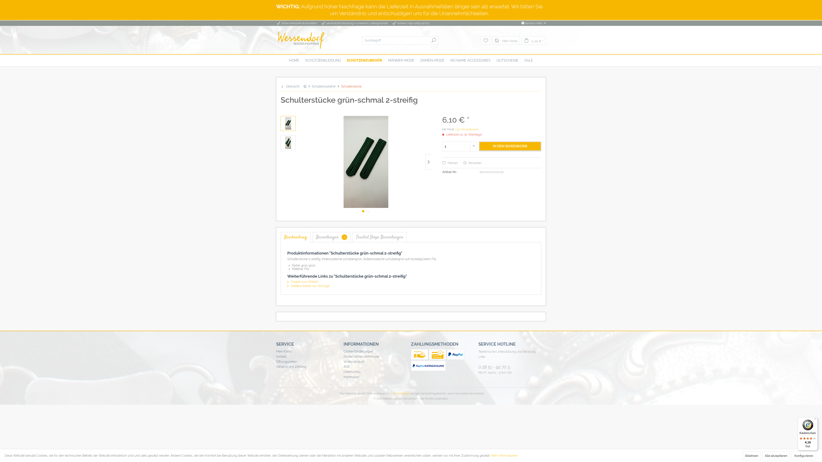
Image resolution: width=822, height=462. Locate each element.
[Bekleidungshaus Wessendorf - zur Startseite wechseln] (301, 40)
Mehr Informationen (504, 455)
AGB (347, 366)
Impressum (351, 377)
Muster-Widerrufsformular (361, 356)
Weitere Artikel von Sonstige (310, 286)
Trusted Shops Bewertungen (379, 237)
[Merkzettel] (485, 40)
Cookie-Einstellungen (358, 351)
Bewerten (475, 163)
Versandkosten (401, 393)
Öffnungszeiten (286, 361)
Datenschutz (352, 371)
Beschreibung (295, 237)
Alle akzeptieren (776, 456)
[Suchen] (433, 40)
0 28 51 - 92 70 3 (494, 367)
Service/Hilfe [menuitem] (533, 23)
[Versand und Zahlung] (420, 358)
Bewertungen (330, 237)
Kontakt (281, 356)
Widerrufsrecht (354, 361)
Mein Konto (284, 351)
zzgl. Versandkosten (466, 129)
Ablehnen (751, 456)
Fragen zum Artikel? (304, 281)
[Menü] (815, 419)
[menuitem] (400, 40)
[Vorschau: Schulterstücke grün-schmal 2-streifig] (288, 123)
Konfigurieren (803, 456)
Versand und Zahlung (291, 366)
